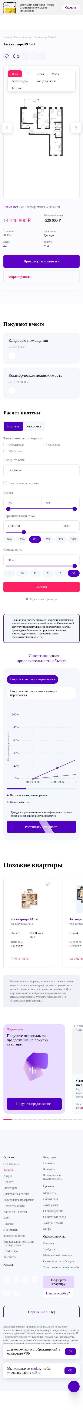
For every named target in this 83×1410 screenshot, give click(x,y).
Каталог (8, 1264)
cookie (35, 1368)
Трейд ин (49, 1249)
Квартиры (49, 1157)
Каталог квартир (23, 37)
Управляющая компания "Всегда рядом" (18, 1243)
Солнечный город (54, 1217)
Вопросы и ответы (15, 1211)
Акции (7, 1176)
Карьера (8, 1170)
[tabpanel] (34, 1069)
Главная (7, 37)
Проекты (48, 1186)
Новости (8, 1182)
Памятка (8, 1223)
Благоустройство (14, 1235)
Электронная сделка (16, 1194)
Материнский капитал (57, 1255)
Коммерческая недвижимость (52, 1177)
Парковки (49, 1163)
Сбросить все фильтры (43, 599)
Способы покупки (54, 1236)
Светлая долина (53, 1211)
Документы (10, 1229)
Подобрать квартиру (58, 1282)
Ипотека (48, 1243)
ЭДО (6, 1217)
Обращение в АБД (41, 1312)
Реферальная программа (18, 1200)
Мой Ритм (49, 1193)
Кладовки (49, 1169)
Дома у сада (51, 1205)
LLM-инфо (10, 1251)
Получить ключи (14, 1205)
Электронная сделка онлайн (61, 1267)
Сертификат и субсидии (58, 1261)
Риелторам (10, 1188)
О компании (11, 1164)
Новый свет (10, 206)
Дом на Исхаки (53, 1223)
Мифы (47, 1228)
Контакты (9, 1257)
